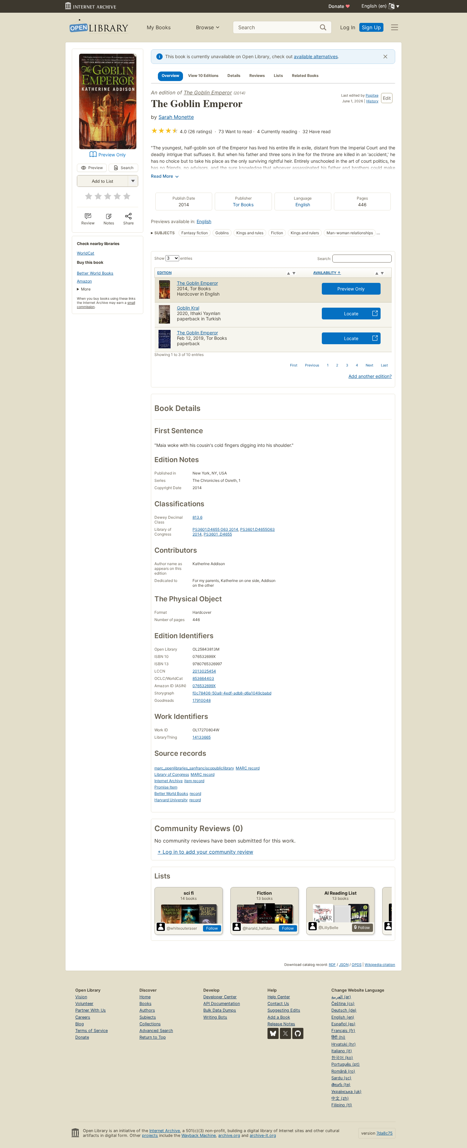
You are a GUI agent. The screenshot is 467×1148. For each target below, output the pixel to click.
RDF (332, 964)
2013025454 (204, 671)
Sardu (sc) (341, 1078)
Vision (81, 996)
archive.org (229, 1135)
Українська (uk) (346, 1091)
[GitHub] (297, 1033)
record (195, 793)
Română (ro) (343, 1071)
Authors (147, 1010)
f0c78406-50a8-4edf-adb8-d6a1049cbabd (232, 693)
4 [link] (357, 365)
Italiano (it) (341, 1051)
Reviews (257, 75)
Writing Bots (215, 1017)
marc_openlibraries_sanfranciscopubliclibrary (194, 768)
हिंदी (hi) (338, 1037)
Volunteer (84, 1003)
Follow (212, 928)
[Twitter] (285, 1033)
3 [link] (347, 365)
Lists (278, 75)
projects (150, 1135)
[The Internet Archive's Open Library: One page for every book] (98, 27)
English (302, 204)
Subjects (147, 1017)
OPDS (357, 964)
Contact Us (278, 1003)
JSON (344, 964)
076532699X (204, 685)
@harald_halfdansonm (259, 928)
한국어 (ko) (342, 1057)
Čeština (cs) (343, 1003)
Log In (347, 27)
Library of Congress (171, 774)
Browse (205, 27)
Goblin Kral (188, 308)
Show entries (173, 258)
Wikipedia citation (380, 964)
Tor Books (243, 204)
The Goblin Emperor (208, 92)
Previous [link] (312, 365)
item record (194, 780)
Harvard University (171, 799)
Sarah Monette (176, 117)
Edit (387, 98)
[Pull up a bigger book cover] (107, 147)
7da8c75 (384, 1133)
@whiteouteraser (182, 928)
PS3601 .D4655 (218, 534)
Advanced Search (156, 1030)
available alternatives (316, 56)
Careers (82, 1017)
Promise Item (165, 787)
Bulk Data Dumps (219, 1010)
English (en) (342, 1017)
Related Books (305, 75)
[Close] (385, 56)
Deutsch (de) (343, 1010)
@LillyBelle (328, 927)
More (86, 289)
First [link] (293, 365)
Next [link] (369, 365)
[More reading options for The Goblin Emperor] (133, 181)
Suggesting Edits (283, 1010)
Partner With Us (90, 1010)
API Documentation (221, 1003)
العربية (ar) (341, 996)
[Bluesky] (273, 1033)
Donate (339, 6)
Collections (150, 1024)
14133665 (202, 737)
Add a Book (278, 1017)
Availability (327, 272)
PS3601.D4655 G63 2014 (215, 529)
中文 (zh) (340, 1098)
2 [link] (337, 365)
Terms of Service (91, 1030)
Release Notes (281, 1024)
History (372, 101)
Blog (79, 1024)
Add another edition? (370, 376)
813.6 (197, 517)
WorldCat (85, 253)
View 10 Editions (203, 75)
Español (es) (343, 1024)
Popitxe (372, 95)
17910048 (202, 700)
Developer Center (220, 996)
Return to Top (152, 1037)
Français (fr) (343, 1030)
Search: (324, 258)
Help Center (278, 996)
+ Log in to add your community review (205, 852)
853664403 (203, 678)
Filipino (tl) (341, 1105)
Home (145, 996)
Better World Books (95, 273)
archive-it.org (263, 1135)
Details (233, 75)
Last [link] (384, 365)
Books (145, 1003)
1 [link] (327, 365)
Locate (351, 313)
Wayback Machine (198, 1135)
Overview (170, 75)
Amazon (84, 281)
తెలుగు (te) (340, 1084)
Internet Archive (168, 780)
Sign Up (371, 27)
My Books (159, 27)
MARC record (248, 768)
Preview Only (112, 154)
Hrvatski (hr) (343, 1044)
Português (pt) (345, 1064)
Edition (164, 272)
